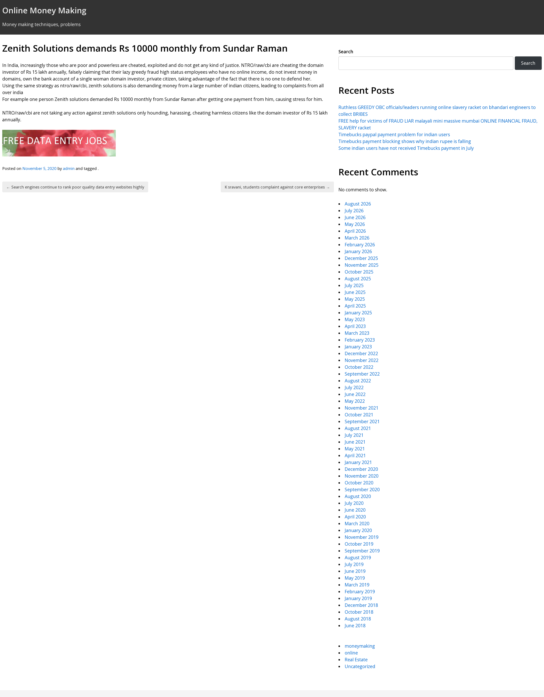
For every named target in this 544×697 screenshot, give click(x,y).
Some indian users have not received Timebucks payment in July (406, 148)
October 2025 (359, 272)
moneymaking (360, 646)
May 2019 (355, 578)
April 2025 (355, 306)
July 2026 (354, 210)
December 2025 (361, 258)
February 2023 (360, 340)
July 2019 (354, 564)
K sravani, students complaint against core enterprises (277, 187)
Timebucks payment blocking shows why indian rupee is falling (404, 141)
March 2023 (357, 333)
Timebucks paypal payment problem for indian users (394, 134)
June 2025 (355, 292)
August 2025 (358, 279)
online (351, 653)
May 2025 (355, 299)
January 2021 (358, 462)
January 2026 (358, 251)
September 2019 (362, 551)
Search (345, 51)
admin (69, 168)
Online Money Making (44, 10)
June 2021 (355, 442)
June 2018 (355, 625)
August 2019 (358, 557)
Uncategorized (360, 666)
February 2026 (360, 244)
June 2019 (355, 571)
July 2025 (354, 285)
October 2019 (359, 544)
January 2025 (358, 313)
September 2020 (362, 489)
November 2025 (361, 265)
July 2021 (354, 435)
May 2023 (355, 319)
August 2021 (358, 428)
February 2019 (360, 591)
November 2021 (361, 408)
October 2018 (359, 612)
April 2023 (355, 326)
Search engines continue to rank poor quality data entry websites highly (75, 187)
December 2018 (361, 605)
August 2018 (358, 619)
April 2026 (355, 231)
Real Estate (356, 659)
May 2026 (355, 224)
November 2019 (361, 537)
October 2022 (359, 367)
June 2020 (355, 510)
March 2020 (357, 523)
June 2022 (355, 394)
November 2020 (361, 476)
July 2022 (354, 387)
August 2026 (358, 204)
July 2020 (354, 503)
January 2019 (358, 598)
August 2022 (358, 381)
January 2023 (358, 347)
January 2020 (358, 530)
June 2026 (355, 217)
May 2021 (355, 449)
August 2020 (358, 496)
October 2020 (359, 483)
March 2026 (357, 238)
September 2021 (362, 421)
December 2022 (361, 353)
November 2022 (361, 360)
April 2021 (355, 455)
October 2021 (359, 415)
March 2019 (357, 585)
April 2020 (355, 517)
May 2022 (355, 401)
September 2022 (362, 374)
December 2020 (361, 469)
